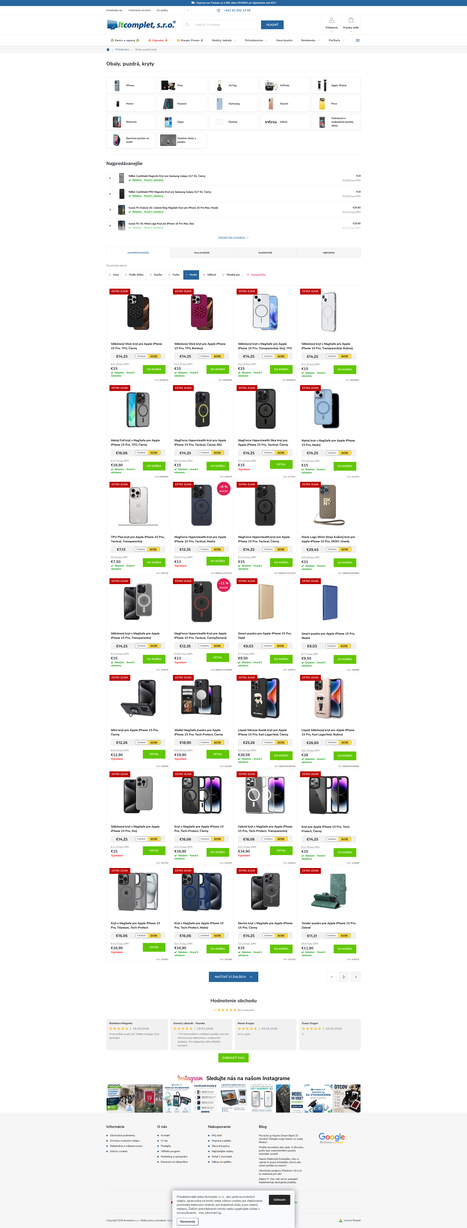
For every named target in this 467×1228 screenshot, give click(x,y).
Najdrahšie (265, 252)
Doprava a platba (221, 1140)
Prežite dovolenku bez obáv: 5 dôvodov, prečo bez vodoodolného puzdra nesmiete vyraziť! (281, 1151)
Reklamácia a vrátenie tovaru (126, 1146)
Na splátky (162, 10)
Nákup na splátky (221, 1162)
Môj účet (217, 1135)
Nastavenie (187, 1222)
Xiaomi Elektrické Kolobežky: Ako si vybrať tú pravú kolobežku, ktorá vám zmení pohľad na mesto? (280, 1162)
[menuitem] (125, 40)
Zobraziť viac (233, 1058)
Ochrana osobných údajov (125, 1140)
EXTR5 (153, 356)
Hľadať (272, 25)
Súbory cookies (119, 1151)
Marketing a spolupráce (174, 1156)
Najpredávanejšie (138, 252)
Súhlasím (279, 1200)
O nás (164, 1140)
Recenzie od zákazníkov (174, 1162)
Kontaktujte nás (114, 10)
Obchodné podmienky (122, 1135)
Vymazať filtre (258, 274)
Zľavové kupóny (220, 1146)
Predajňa (166, 1146)
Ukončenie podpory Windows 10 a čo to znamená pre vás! (280, 1172)
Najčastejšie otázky (222, 1151)
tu (220, 1213)
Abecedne (329, 252)
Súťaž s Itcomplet (222, 1156)
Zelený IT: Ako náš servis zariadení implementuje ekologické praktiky (278, 1180)
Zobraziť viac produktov (232, 237)
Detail (281, 464)
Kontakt (165, 1135)
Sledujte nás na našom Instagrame (248, 1078)
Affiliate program (170, 1151)
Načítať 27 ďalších (230, 977)
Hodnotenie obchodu (139, 10)
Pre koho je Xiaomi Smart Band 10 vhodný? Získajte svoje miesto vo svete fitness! (281, 1139)
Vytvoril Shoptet (352, 1220)
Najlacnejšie (201, 252)
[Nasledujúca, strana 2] (344, 977)
